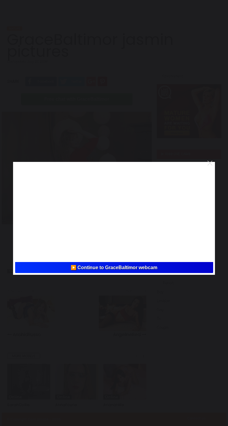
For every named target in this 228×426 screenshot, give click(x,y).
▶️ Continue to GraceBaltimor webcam (114, 267)
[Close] (210, 163)
